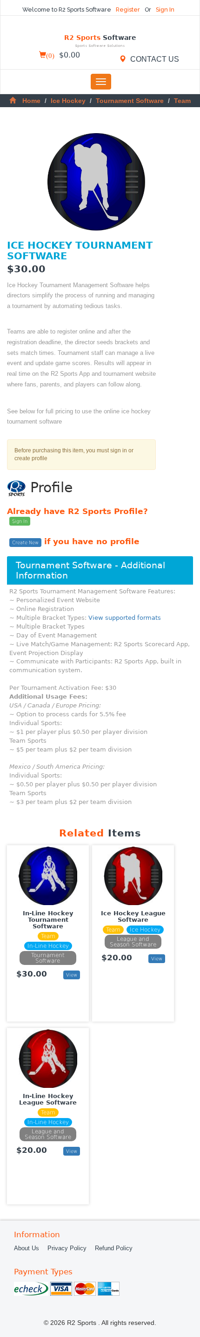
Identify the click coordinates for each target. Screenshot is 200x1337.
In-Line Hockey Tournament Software (48, 920)
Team (182, 100)
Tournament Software (130, 100)
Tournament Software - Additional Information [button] (90, 570)
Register (128, 9)
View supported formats (124, 617)
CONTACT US (153, 59)
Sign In (165, 9)
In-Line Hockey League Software (48, 1099)
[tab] (100, 570)
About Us (26, 1248)
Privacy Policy (67, 1248)
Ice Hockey (68, 100)
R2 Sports (100, 41)
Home (31, 100)
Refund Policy (114, 1248)
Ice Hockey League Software (133, 916)
